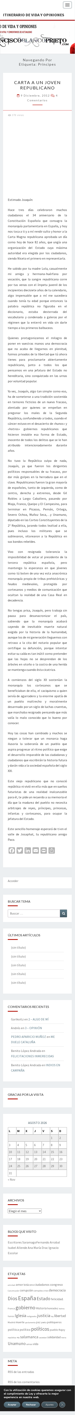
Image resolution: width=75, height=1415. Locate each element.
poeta (43, 1322)
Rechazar (31, 1404)
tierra (63, 1337)
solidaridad (54, 1337)
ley (52, 1316)
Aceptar (12, 1404)
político (25, 1330)
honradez (52, 1308)
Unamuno (17, 1343)
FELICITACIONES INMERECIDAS (32, 1056)
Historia (41, 1308)
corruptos (38, 1290)
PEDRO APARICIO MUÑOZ (28, 1037)
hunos (11, 1316)
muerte (20, 1322)
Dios (12, 1298)
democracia (57, 1290)
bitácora (29, 1285)
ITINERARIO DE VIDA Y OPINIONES (33, 14)
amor (19, 1285)
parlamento (30, 1322)
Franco (11, 1308)
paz (38, 1322)
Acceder (13, 881)
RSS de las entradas (21, 1372)
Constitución (13, 1290)
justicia (43, 1315)
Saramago (29, 1242)
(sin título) (18, 947)
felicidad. (57, 1299)
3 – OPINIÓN (33, 1028)
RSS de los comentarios (24, 1382)
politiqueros (54, 1322)
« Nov (11, 1179)
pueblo (54, 1330)
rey (18, 1337)
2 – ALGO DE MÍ (38, 1019)
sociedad (43, 1337)
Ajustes (49, 1404)
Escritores (15, 1242)
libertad (60, 1315)
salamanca (29, 1336)
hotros (62, 1308)
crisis (45, 1290)
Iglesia (20, 1315)
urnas (29, 1344)
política (13, 1330)
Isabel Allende (17, 1248)
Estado (43, 1298)
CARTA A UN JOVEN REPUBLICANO (37, 85)
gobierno (25, 1307)
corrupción (26, 1290)
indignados (32, 1316)
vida (35, 1344)
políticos (40, 1329)
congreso (56, 1285)
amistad (11, 1285)
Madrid (11, 1322)
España (27, 1298)
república (12, 1337)
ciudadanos (41, 1285)
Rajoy (62, 1330)
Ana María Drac (38, 1248)
